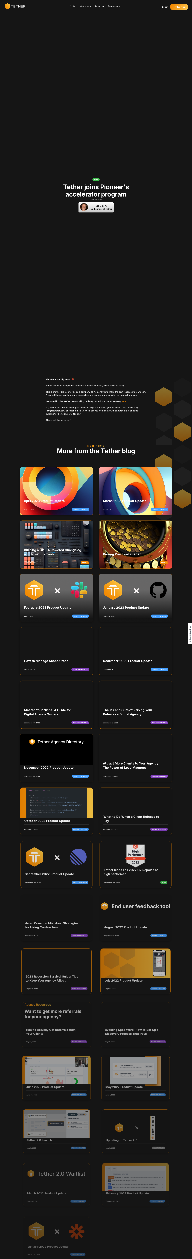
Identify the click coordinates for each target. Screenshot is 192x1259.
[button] (115, 6)
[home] (16, 6)
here (123, 401)
